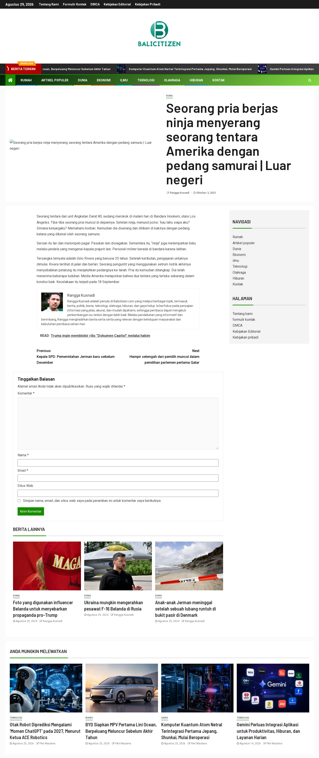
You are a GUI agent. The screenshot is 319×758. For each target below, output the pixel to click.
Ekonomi (104, 80)
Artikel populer (54, 80)
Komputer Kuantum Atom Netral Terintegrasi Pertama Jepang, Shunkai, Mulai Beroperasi (166, 69)
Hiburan (196, 80)
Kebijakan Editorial (117, 4)
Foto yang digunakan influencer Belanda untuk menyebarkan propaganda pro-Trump (43, 608)
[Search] (309, 80)
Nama (23, 455)
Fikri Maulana (47, 743)
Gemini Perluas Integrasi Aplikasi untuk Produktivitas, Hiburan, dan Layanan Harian (268, 731)
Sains (164, 718)
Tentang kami (49, 4)
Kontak (218, 80)
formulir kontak (74, 4)
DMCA (95, 4)
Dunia (82, 80)
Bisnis (89, 718)
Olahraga (172, 80)
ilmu (124, 80)
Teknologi (146, 80)
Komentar (26, 393)
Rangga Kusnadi (180, 192)
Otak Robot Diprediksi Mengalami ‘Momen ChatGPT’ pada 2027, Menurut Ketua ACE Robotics (45, 731)
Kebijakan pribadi (147, 4)
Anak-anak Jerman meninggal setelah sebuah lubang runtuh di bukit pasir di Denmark (185, 608)
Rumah (26, 80)
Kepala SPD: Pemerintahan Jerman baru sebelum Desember (76, 357)
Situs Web (25, 486)
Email (23, 470)
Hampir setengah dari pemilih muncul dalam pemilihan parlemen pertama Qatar (164, 357)
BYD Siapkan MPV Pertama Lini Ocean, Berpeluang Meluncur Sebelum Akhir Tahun (121, 731)
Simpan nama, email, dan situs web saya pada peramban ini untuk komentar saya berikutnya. (92, 501)
